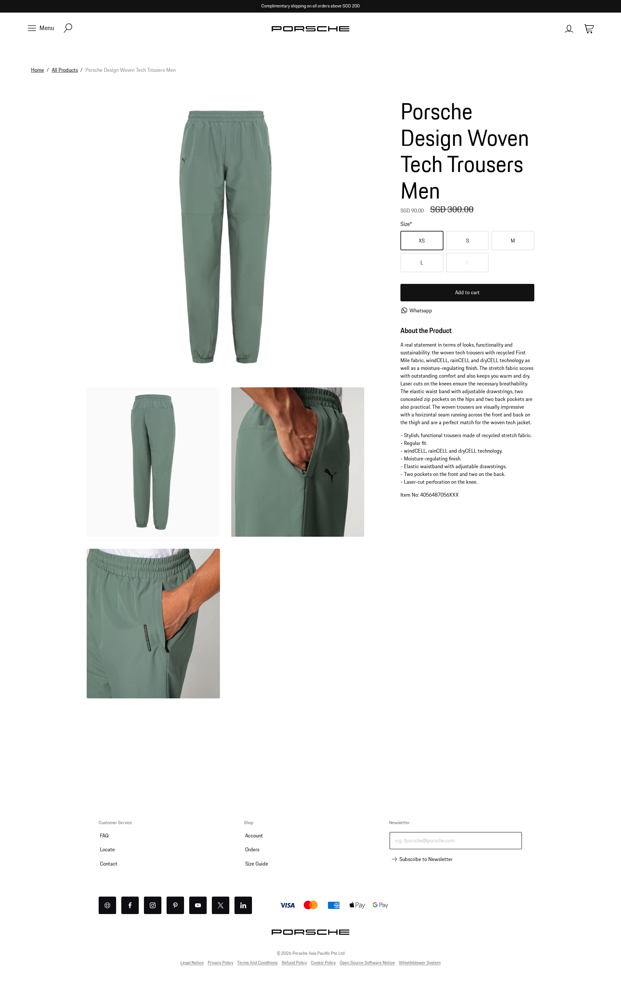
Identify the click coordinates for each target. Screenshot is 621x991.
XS (422, 240)
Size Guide (256, 863)
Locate (107, 849)
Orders (252, 849)
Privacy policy (220, 962)
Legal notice (192, 962)
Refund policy (294, 962)
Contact (108, 863)
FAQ (104, 835)
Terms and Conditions (257, 962)
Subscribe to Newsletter (425, 859)
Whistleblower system (420, 962)
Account (254, 835)
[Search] (67, 28)
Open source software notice (367, 962)
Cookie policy (323, 962)
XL (477, 265)
